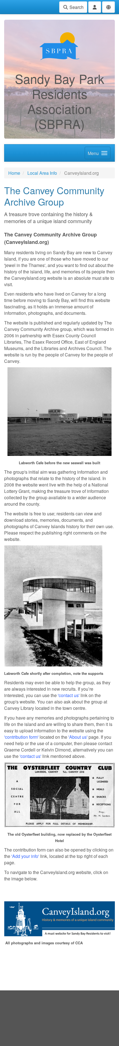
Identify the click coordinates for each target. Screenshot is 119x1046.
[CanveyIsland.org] (59, 918)
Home (14, 173)
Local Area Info (42, 173)
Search (76, 7)
